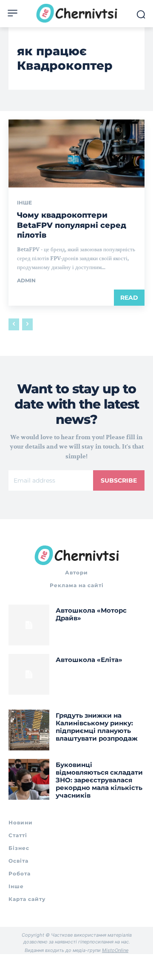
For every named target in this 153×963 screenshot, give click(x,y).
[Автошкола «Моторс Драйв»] (28, 625)
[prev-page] (13, 324)
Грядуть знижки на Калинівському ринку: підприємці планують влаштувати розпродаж (97, 726)
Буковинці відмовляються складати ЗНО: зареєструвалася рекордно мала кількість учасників (99, 780)
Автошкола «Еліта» (89, 660)
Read (129, 297)
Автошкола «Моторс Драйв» (91, 614)
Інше (24, 202)
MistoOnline (115, 950)
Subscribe (119, 480)
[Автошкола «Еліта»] (28, 674)
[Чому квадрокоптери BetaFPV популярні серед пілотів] (76, 153)
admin (26, 280)
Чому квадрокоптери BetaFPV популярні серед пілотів (71, 225)
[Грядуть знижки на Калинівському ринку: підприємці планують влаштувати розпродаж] (28, 730)
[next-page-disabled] (27, 324)
